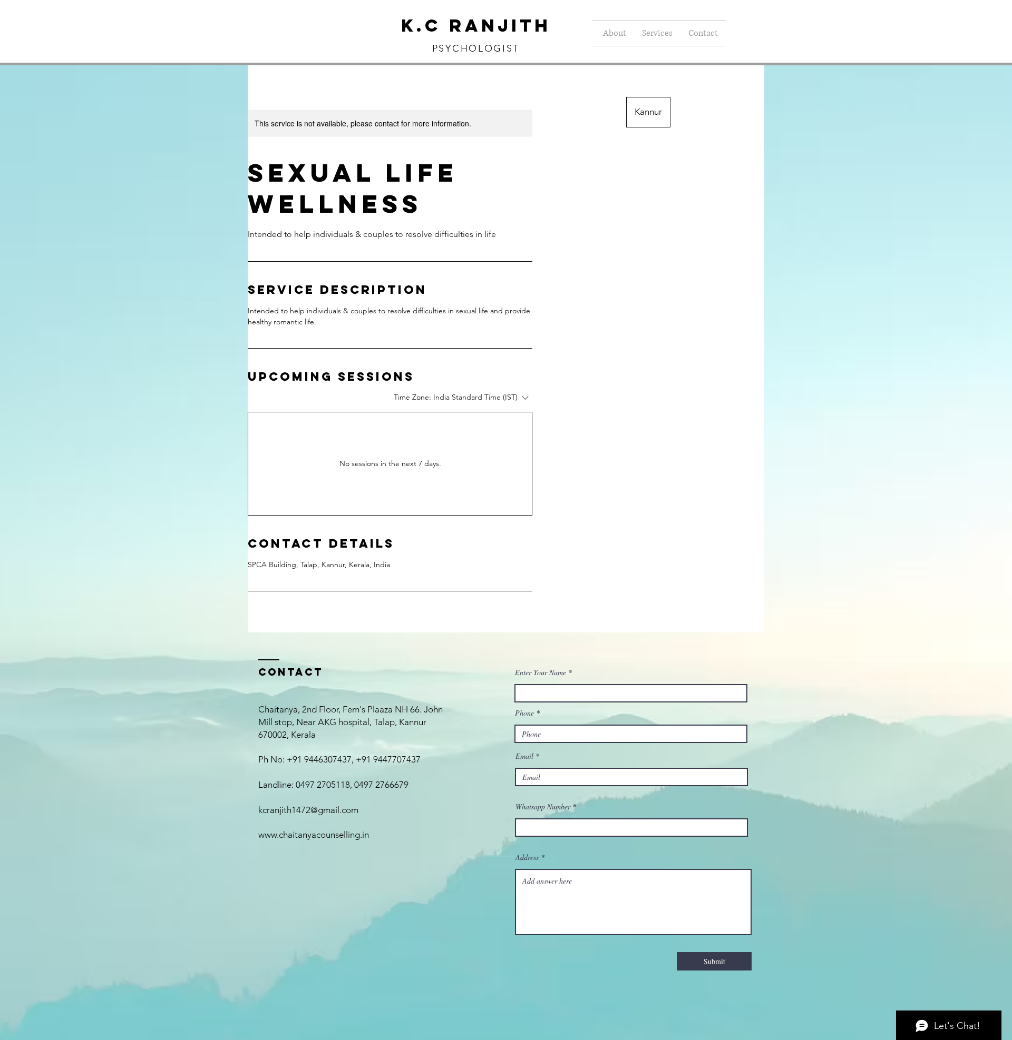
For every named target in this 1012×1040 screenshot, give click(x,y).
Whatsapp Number (542, 806)
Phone (524, 713)
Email (524, 756)
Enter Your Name (541, 672)
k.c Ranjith (476, 25)
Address (527, 857)
